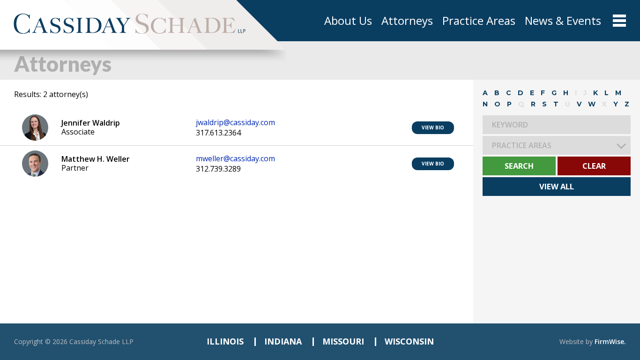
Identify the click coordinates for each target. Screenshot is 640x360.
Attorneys (407, 21)
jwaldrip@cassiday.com (235, 122)
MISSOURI (343, 341)
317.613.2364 (218, 132)
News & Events (563, 21)
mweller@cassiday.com (235, 158)
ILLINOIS (225, 341)
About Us (348, 21)
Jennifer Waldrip (90, 123)
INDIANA (283, 341)
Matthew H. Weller (95, 159)
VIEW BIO (433, 127)
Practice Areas (478, 21)
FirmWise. (610, 341)
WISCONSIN (409, 341)
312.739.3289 (218, 169)
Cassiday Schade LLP (101, 341)
